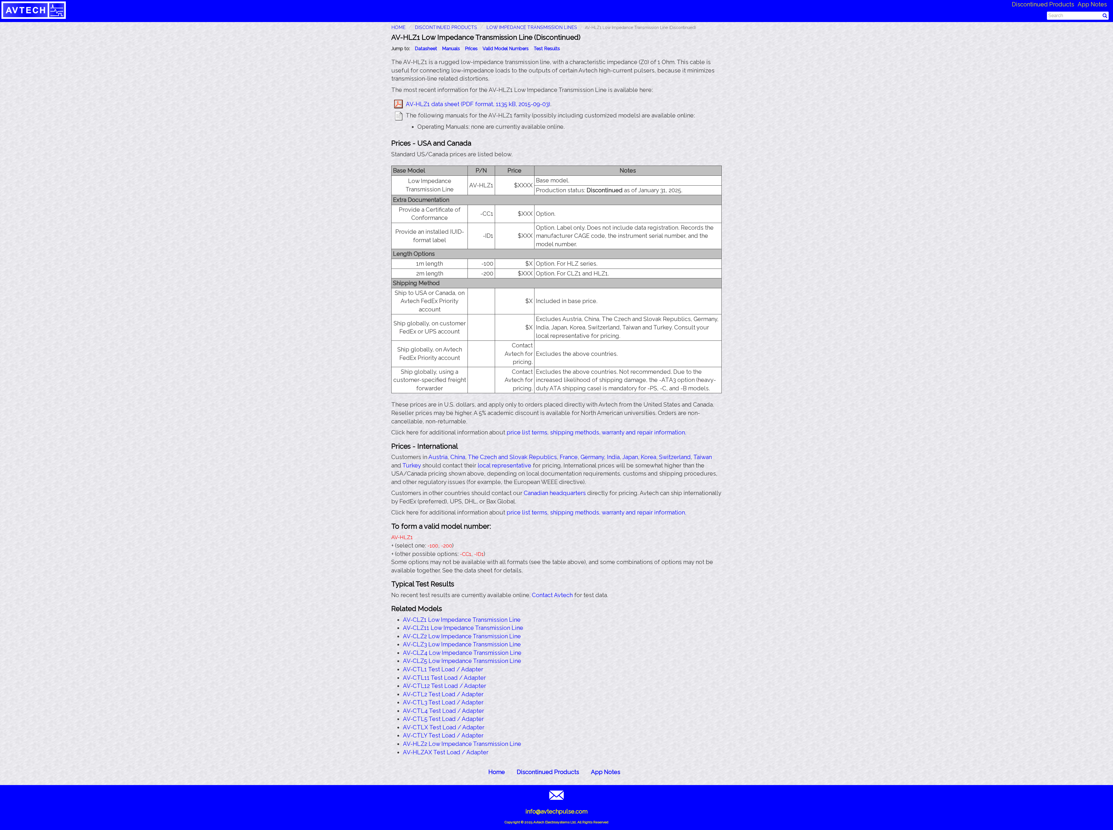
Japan (630, 457)
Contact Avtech (552, 595)
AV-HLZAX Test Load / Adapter (445, 752)
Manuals (451, 48)
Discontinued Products (1043, 4)
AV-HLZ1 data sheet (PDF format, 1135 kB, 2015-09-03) (478, 104)
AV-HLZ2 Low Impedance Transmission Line (462, 743)
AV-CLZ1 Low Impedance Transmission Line (462, 619)
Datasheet (426, 48)
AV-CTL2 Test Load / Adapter (443, 694)
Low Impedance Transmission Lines (531, 27)
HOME (398, 27)
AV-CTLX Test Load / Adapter (443, 727)
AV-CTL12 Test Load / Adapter (444, 685)
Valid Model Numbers (506, 48)
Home (496, 772)
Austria (438, 457)
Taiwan (702, 457)
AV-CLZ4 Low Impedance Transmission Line (462, 652)
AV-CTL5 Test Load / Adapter (443, 718)
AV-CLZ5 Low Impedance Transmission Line (462, 660)
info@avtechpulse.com (556, 811)
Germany (592, 457)
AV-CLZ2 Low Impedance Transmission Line (462, 636)
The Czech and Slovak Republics (512, 457)
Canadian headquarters (555, 493)
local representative (504, 465)
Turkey (411, 465)
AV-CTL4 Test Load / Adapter (443, 710)
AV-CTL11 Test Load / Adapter (444, 677)
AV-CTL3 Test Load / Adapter (443, 702)
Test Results (547, 48)
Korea (648, 457)
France (569, 457)
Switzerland (675, 457)
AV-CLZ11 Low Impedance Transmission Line (463, 627)
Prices (471, 48)
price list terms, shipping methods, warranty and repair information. (596, 432)
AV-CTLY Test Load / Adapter (443, 735)
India (613, 457)
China (457, 457)
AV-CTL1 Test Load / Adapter (443, 669)
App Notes (1092, 4)
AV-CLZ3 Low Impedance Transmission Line (462, 644)
